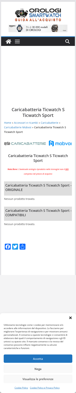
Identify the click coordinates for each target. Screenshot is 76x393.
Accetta (38, 359)
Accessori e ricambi (26, 122)
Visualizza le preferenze (38, 379)
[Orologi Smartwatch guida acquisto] (8, 41)
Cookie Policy (21, 387)
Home (7, 122)
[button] (70, 318)
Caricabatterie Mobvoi (17, 127)
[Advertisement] (38, 71)
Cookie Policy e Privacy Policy (45, 387)
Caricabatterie (49, 122)
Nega (38, 369)
